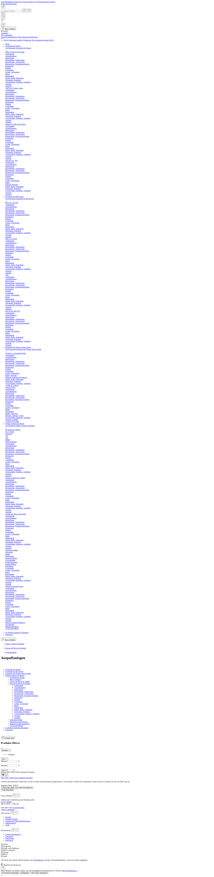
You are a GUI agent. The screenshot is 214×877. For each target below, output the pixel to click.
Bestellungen (33, 37)
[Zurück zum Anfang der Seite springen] (3, 868)
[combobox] (11, 11)
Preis (4, 759)
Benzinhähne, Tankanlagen (23, 692)
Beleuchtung (18, 690)
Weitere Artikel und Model (14, 676)
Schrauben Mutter (16, 720)
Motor (16, 706)
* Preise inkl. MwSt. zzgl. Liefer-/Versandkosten (17, 787)
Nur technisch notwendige (10, 873)
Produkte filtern (9, 738)
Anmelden (4, 33)
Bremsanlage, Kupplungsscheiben (26, 696)
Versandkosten (39, 860)
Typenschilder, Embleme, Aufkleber (27, 714)
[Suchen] (24, 10)
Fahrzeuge (9, 730)
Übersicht (4, 37)
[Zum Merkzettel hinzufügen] (4, 775)
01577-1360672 (6, 802)
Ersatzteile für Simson (13, 670)
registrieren (8, 35)
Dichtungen (18, 698)
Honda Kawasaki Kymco (19, 722)
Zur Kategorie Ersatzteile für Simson (18, 48)
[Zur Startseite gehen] (9, 4)
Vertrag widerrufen (7, 810)
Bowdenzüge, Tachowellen (24, 694)
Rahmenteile (18, 708)
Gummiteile (18, 702)
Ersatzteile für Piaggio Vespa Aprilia (18, 674)
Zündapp (11, 754)
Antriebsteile (18, 686)
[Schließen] (2, 875)
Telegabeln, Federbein (22, 712)
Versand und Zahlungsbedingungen (17, 821)
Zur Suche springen (27, 2)
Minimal (10, 761)
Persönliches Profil (15, 37)
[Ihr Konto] (3, 24)
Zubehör (17, 718)
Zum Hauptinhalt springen (10, 2)
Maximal (10, 766)
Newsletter (9, 836)
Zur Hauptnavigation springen (44, 2)
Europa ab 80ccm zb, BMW (20, 682)
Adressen (25, 37)
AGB (7, 825)
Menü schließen (10, 29)
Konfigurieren (25, 873)
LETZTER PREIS (16, 726)
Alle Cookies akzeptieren (39, 873)
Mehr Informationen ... (70, 871)
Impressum (9, 840)
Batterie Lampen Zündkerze (20, 724)
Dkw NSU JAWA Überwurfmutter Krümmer (17, 778)
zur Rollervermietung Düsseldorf (16, 728)
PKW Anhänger (15, 680)
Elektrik (17, 700)
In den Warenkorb (7, 790)
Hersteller (5, 750)
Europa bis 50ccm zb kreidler (20, 684)
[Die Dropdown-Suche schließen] (29, 10)
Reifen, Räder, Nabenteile (23, 710)
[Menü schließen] (6, 50)
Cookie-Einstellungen (13, 834)
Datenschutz (9, 838)
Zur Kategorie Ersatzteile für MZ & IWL (19, 199)
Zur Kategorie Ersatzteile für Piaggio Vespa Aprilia (23, 349)
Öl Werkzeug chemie (17, 678)
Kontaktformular (18, 808)
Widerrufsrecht (10, 823)
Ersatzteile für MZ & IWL (14, 672)
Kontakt (8, 817)
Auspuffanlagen (20, 688)
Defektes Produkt (11, 819)
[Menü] (3, 7)
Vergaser (17, 716)
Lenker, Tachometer (21, 704)
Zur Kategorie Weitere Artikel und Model (19, 426)
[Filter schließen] (2, 748)
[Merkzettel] (2, 22)
